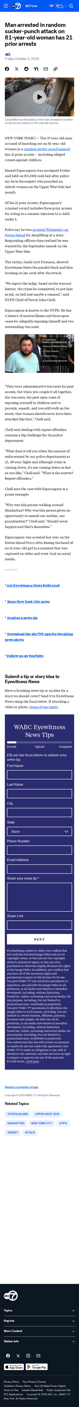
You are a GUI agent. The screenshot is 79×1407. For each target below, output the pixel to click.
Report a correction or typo (21, 1087)
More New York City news (28, 601)
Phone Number (18, 841)
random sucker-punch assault (47, 148)
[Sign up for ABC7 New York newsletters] (38, 1356)
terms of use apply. (44, 706)
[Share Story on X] (16, 68)
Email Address (18, 860)
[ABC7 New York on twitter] (18, 1356)
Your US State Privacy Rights (50, 1386)
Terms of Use (11, 1390)
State (11, 822)
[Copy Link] (55, 68)
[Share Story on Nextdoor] (36, 68)
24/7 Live (31, 6)
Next (39, 939)
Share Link (15, 916)
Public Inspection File (58, 1390)
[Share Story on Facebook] (7, 68)
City (10, 803)
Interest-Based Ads (32, 1390)
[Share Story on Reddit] (26, 68)
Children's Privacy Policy (17, 1386)
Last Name (15, 784)
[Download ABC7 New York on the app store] (14, 1367)
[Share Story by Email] (45, 68)
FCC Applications (13, 1394)
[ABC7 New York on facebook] (8, 1356)
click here (32, 1061)
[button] (5, 5)
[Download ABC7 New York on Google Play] (37, 1367)
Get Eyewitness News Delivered (32, 585)
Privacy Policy (11, 1382)
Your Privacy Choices (34, 1382)
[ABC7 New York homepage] (16, 6)
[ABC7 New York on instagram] (28, 1356)
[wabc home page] (11, 1296)
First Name (15, 766)
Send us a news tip (22, 617)
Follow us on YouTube (25, 655)
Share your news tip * (23, 878)
